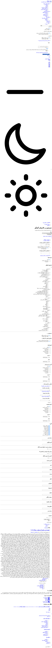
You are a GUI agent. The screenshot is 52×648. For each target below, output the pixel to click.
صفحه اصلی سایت (46, 3)
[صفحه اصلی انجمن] (25, 62)
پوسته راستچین (22, 606)
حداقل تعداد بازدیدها (46, 396)
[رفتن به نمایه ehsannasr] (46, 527)
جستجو (46, 641)
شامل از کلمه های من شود (42, 33)
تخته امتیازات (45, 15)
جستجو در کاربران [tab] (46, 240)
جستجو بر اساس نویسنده (44, 255)
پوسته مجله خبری (27, 606)
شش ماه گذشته (45, 351)
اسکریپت (46, 4)
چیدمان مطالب (47, 524)
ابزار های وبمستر (45, 8)
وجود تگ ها (43, 248)
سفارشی (46, 353)
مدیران (46, 13)
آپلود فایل (46, 599)
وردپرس (34, 606)
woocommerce (15, 606)
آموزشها (32, 532)
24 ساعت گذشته (45, 348)
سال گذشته (46, 352)
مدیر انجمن (46, 431)
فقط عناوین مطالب (45, 38)
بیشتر (46, 10)
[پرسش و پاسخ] (25, 64)
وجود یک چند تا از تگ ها (42, 247)
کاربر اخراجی (46, 428)
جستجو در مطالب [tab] (47, 239)
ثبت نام (48, 55)
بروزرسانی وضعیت (45, 260)
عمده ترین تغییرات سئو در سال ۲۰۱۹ (40, 530)
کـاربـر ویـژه (46, 427)
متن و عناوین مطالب (44, 37)
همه (47, 259)
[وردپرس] (25, 65)
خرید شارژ (48, 643)
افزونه (46, 6)
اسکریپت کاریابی (30, 606)
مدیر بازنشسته (45, 432)
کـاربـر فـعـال (46, 426)
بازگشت (46, 620)
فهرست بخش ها (47, 11)
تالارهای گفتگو (45, 12)
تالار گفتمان (46, 598)
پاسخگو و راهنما (45, 425)
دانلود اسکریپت (45, 597)
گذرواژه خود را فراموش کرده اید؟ (42, 52)
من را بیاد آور (45, 49)
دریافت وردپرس (45, 602)
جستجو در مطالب (46, 519)
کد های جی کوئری (44, 7)
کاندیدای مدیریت (45, 430)
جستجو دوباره (49, 234)
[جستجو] (41, 25)
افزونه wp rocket (37, 606)
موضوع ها (46, 261)
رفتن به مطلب (49, 0)
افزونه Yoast (33, 606)
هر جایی (47, 28)
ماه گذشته (46, 350)
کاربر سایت (46, 429)
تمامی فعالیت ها (45, 18)
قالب (47, 5)
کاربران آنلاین (45, 14)
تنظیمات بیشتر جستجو (47, 236)
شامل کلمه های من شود (43, 34)
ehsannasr (36, 532)
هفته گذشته (46, 349)
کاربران (49, 402)
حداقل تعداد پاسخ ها (46, 391)
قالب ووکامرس (17, 606)
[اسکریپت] (25, 63)
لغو (48, 520)
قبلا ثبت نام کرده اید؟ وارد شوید (44, 40)
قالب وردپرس (42, 606)
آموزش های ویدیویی (44, 9)
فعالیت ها (48, 17)
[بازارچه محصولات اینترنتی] (25, 66)
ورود (46, 50)
